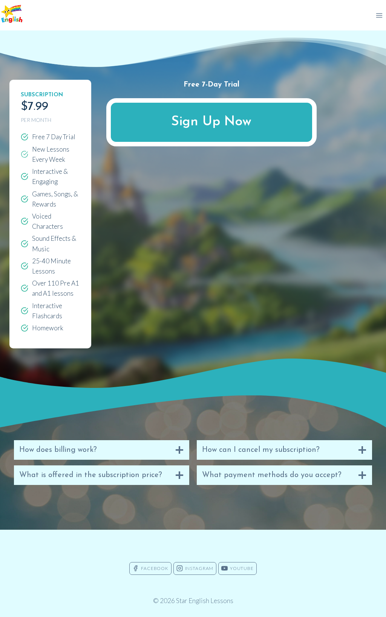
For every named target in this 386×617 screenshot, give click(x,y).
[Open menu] (379, 15)
